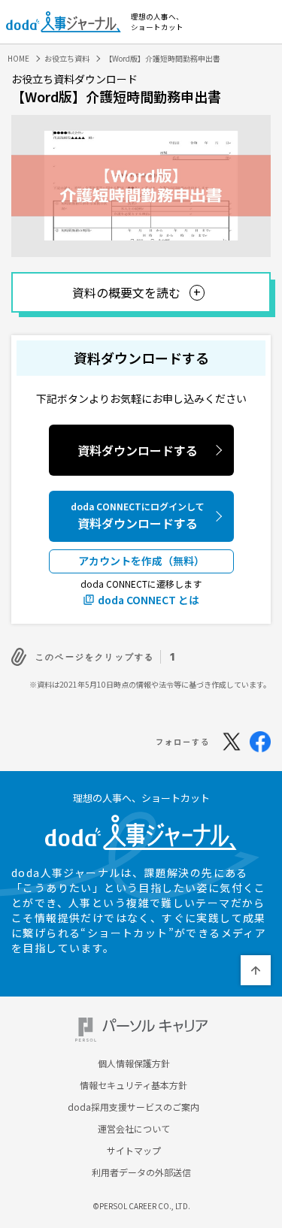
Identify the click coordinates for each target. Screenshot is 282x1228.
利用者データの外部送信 (141, 1172)
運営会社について (134, 1129)
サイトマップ (134, 1151)
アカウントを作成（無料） (141, 560)
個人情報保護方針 (134, 1063)
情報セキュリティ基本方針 (133, 1085)
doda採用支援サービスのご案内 (133, 1107)
